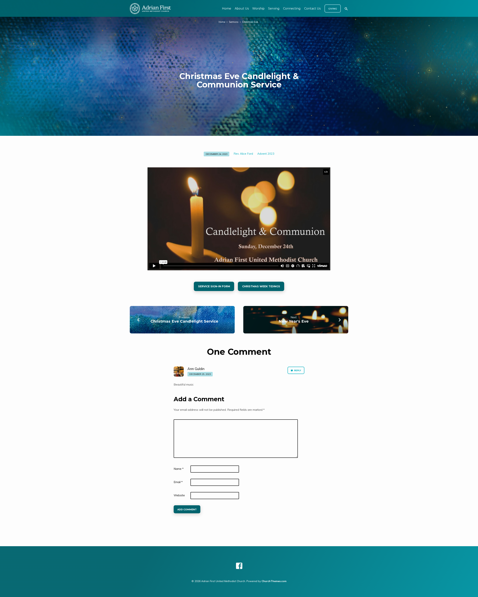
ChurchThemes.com (274, 581)
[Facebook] (239, 566)
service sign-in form (214, 286)
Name (179, 469)
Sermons (233, 21)
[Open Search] (346, 8)
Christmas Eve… (251, 21)
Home (226, 8)
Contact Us (312, 8)
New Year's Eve (294, 321)
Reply (297, 370)
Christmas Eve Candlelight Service (184, 321)
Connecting (292, 8)
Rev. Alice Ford (243, 153)
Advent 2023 (265, 153)
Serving (274, 8)
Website (179, 495)
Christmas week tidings (261, 286)
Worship (258, 8)
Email (178, 482)
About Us (242, 8)
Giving (332, 8)
